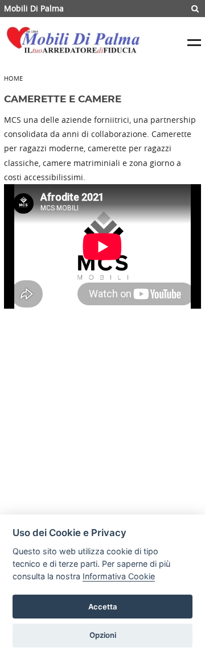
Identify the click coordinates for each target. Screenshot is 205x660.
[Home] (75, 43)
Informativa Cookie (119, 576)
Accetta (102, 606)
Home (13, 78)
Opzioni (102, 635)
